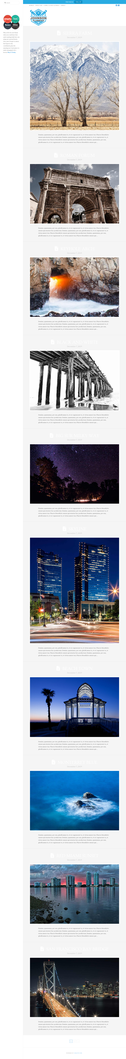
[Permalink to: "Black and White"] (74, 380)
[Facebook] (116, 5)
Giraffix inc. (78, 1053)
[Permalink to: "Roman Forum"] (74, 193)
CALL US (78, 2)
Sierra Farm (77, 33)
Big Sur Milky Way (77, 435)
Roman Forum (77, 155)
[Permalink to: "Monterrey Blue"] (74, 800)
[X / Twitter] (119, 5)
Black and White (77, 342)
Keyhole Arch (77, 248)
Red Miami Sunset (77, 855)
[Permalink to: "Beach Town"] (74, 707)
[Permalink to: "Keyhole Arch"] (74, 287)
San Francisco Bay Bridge (77, 949)
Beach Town (77, 668)
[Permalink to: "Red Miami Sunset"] (74, 894)
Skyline (77, 529)
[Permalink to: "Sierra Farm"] (74, 86)
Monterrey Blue (77, 762)
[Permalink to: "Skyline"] (74, 590)
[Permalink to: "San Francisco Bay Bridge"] (74, 987)
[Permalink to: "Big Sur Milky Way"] (74, 474)
